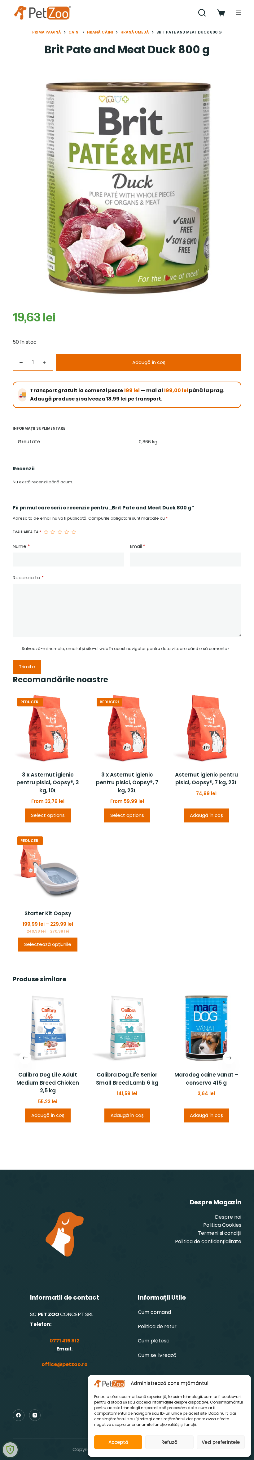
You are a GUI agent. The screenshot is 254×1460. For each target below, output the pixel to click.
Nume (21, 546)
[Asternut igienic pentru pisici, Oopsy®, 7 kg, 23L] (206, 728)
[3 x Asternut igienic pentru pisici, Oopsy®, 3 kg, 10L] (48, 728)
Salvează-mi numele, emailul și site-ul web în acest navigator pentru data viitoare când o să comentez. (126, 649)
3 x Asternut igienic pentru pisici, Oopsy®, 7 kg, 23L (127, 782)
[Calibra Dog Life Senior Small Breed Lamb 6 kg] (127, 1028)
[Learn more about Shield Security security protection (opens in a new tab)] (10, 1449)
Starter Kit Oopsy (47, 913)
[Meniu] (238, 13)
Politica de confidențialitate (208, 1241)
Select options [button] (48, 815)
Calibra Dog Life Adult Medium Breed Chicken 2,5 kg (47, 1082)
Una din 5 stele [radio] (46, 532)
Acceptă (118, 1442)
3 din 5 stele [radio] (60, 532)
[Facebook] (18, 1415)
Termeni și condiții (219, 1233)
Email (137, 546)
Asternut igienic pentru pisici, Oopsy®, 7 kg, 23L (206, 778)
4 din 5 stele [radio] (66, 532)
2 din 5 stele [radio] (52, 532)
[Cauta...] (202, 12)
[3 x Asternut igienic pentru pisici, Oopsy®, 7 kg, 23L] (127, 728)
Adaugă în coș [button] (206, 815)
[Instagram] (35, 1415)
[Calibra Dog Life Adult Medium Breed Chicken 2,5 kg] (48, 1028)
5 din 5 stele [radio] (74, 532)
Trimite (27, 666)
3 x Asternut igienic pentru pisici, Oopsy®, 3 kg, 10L (47, 782)
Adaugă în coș (148, 362)
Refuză (169, 1442)
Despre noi (228, 1216)
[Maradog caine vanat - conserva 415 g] (206, 1028)
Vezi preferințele (221, 1442)
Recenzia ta (28, 577)
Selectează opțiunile (47, 944)
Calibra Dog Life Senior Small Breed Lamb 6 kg (127, 1078)
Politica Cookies (222, 1225)
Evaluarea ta (27, 532)
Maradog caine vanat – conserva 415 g (206, 1078)
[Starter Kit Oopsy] (48, 867)
